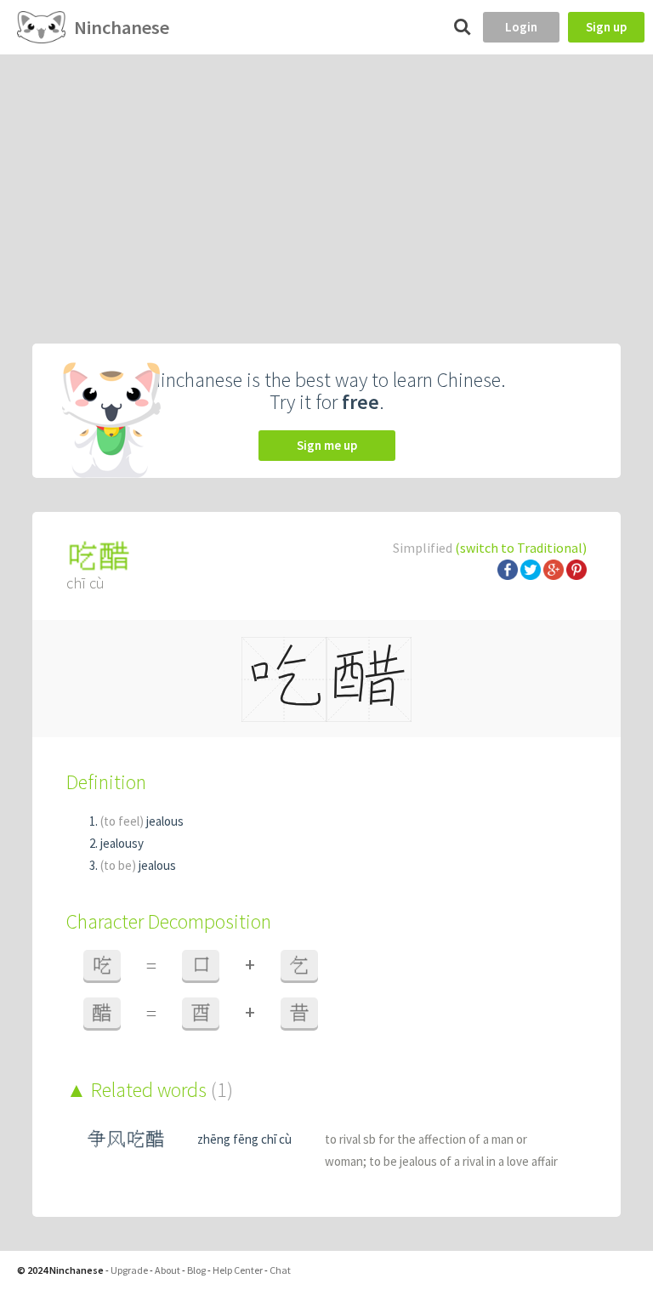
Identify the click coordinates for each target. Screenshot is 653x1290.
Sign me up (327, 445)
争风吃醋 (126, 1139)
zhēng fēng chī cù (244, 1139)
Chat (280, 1270)
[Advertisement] (326, 182)
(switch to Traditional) (521, 547)
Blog (196, 1270)
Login (521, 27)
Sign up (606, 27)
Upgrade (129, 1270)
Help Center (238, 1270)
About (167, 1270)
